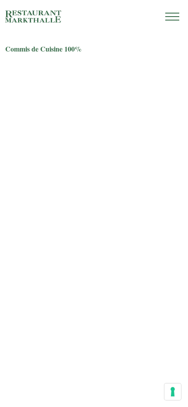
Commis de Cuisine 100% (43, 49)
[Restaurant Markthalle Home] (33, 16)
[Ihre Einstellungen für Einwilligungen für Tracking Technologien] (172, 391)
